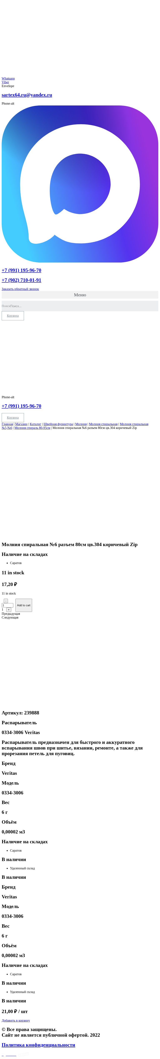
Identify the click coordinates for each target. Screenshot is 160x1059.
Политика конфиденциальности (38, 1045)
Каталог (35, 424)
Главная (7, 424)
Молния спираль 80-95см (32, 428)
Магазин (21, 424)
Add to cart (23, 605)
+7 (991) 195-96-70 (21, 270)
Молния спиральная (103, 424)
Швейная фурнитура (58, 424)
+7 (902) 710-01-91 (21, 280)
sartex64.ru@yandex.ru (27, 95)
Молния (81, 424)
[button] (80, 295)
